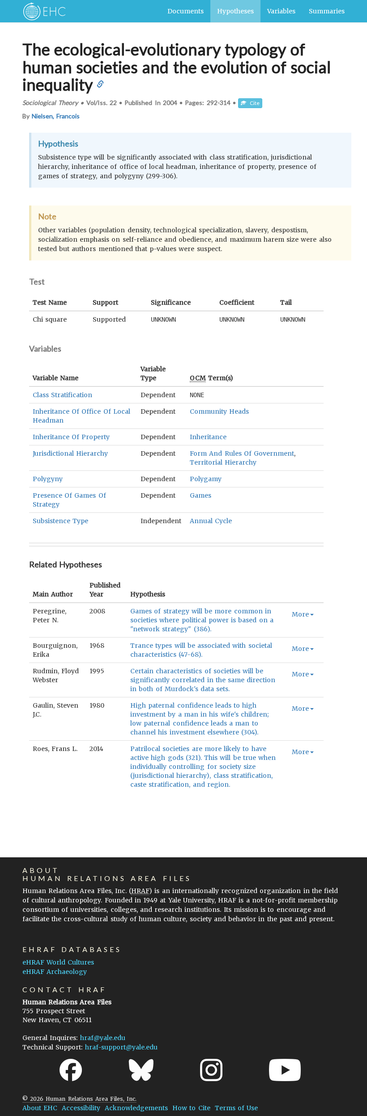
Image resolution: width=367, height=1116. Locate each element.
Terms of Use (236, 1108)
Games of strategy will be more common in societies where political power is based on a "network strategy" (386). (201, 620)
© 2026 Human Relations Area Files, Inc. (79, 1098)
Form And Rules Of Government (242, 453)
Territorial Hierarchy (223, 462)
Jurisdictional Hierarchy (70, 453)
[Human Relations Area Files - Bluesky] (141, 1070)
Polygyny (48, 479)
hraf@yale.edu (102, 1038)
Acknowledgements (136, 1108)
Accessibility (81, 1108)
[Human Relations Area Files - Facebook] (70, 1070)
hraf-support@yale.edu (121, 1047)
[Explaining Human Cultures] (41, 11)
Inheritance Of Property (71, 437)
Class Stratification (62, 395)
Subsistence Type (60, 521)
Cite (253, 103)
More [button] (300, 614)
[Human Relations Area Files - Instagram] (211, 1070)
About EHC (39, 1108)
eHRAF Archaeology (54, 972)
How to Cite (191, 1108)
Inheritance (208, 437)
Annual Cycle (211, 521)
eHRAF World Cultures (58, 962)
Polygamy (206, 479)
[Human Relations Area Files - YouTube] (285, 1070)
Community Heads (219, 411)
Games (200, 495)
